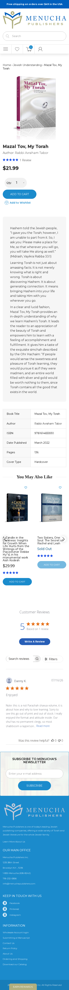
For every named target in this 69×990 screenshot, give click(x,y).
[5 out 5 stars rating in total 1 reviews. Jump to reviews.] (11, 572)
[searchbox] (20, 659)
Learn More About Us (14, 841)
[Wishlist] (17, 49)
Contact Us (8, 943)
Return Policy (10, 948)
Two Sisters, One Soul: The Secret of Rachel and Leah (50, 540)
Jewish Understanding (27, 65)
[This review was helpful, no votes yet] (52, 740)
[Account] (40, 49)
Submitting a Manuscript (16, 937)
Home (7, 65)
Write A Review (35, 641)
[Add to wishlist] (27, 487)
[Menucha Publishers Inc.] (34, 19)
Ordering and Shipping (15, 959)
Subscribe (34, 785)
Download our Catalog (15, 964)
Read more (43, 726)
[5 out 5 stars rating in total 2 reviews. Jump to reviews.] (45, 555)
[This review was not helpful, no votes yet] (59, 740)
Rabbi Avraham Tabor (31, 153)
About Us (8, 953)
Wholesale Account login (16, 932)
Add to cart (19, 194)
